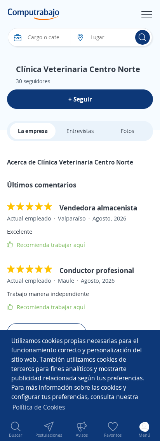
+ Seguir (80, 99)
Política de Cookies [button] (38, 407)
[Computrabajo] (33, 14)
